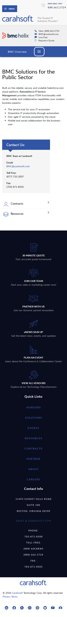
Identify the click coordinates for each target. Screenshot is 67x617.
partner (33, 458)
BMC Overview (17, 51)
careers (33, 479)
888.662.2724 (57, 7)
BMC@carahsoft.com (18, 166)
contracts (33, 448)
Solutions (33, 417)
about (33, 469)
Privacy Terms (10, 596)
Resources (33, 438)
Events (33, 428)
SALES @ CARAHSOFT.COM (33, 520)
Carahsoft (17, 592)
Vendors (33, 407)
